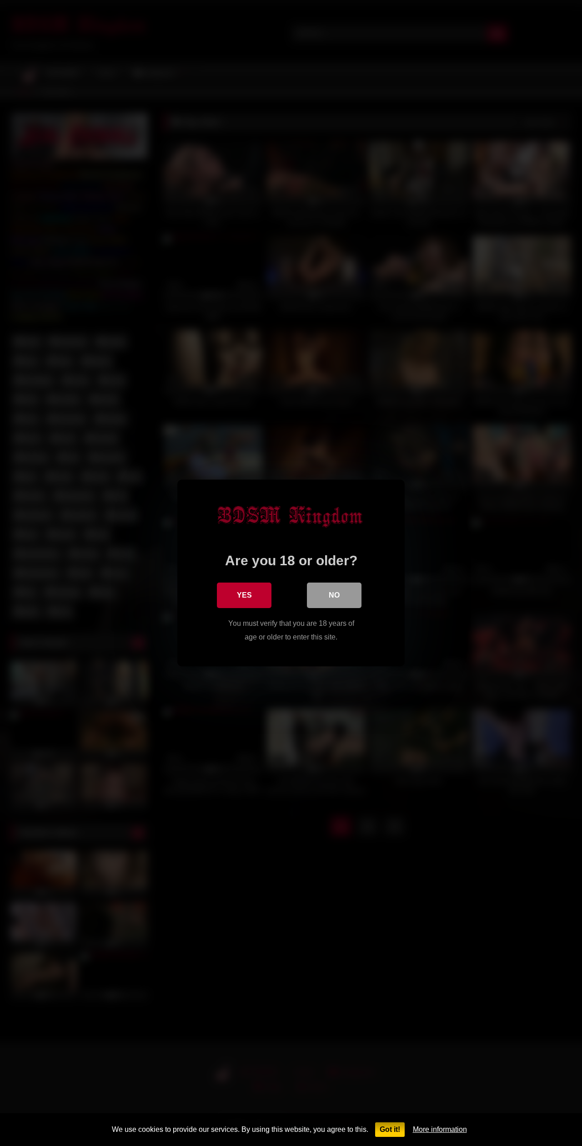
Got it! (390, 1129)
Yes (244, 595)
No (334, 595)
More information (440, 1129)
